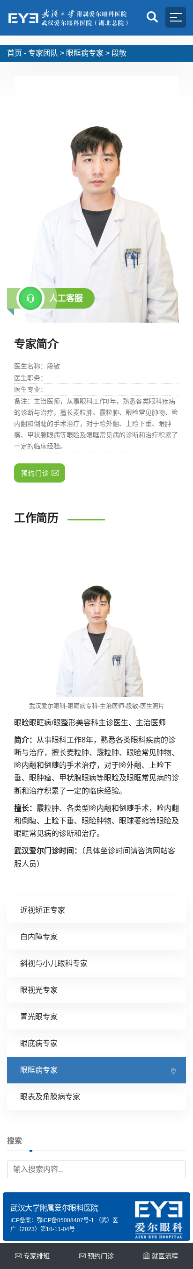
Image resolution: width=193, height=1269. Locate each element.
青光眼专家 (39, 1017)
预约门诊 (101, 1256)
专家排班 (36, 1256)
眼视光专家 (39, 990)
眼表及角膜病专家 (50, 1097)
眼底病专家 (39, 1043)
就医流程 (165, 1256)
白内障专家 (39, 937)
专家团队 (43, 53)
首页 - (16, 53)
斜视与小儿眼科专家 (54, 963)
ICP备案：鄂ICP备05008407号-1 (52, 1220)
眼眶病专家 (85, 53)
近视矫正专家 (42, 910)
